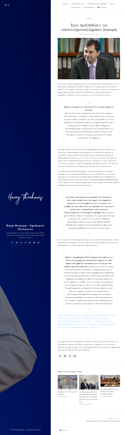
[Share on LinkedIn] (75, 356)
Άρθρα (88, 18)
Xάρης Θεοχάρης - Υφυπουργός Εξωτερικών (25, 227)
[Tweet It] (65, 356)
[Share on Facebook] (60, 356)
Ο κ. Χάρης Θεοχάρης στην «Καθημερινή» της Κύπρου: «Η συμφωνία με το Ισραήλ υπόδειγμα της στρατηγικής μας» (88, 397)
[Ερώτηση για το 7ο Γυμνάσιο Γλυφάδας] (67, 382)
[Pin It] (70, 356)
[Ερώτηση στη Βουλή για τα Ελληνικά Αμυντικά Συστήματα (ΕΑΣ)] (110, 381)
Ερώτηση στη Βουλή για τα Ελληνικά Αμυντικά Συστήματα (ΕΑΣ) (109, 391)
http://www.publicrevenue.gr (86, 158)
